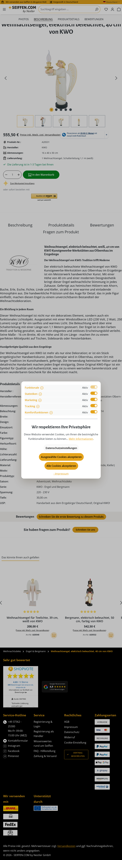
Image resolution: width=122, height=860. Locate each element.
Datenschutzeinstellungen (61, 448)
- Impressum (61, 473)
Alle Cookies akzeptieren (61, 466)
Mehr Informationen (81, 439)
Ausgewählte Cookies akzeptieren (61, 457)
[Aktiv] (93, 387)
